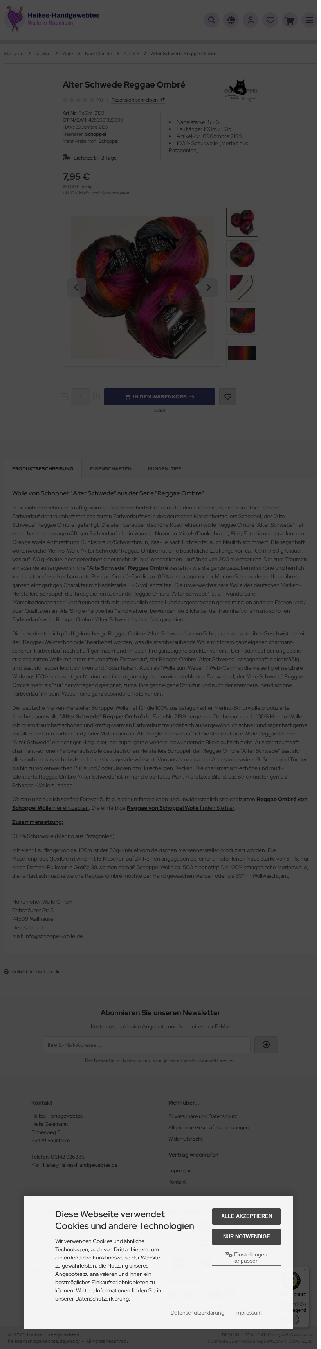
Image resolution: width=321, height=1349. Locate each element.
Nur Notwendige (246, 1237)
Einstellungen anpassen (250, 1257)
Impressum (248, 1312)
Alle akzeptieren (246, 1216)
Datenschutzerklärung (197, 1312)
